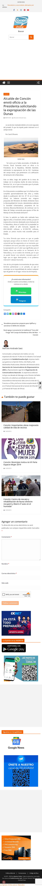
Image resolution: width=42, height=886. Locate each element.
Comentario (7, 537)
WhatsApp (22, 292)
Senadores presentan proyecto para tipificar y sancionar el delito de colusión (20, 324)
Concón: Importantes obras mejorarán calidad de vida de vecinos (21, 426)
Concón (6, 94)
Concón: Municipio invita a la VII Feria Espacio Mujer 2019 (20, 463)
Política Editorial (10, 873)
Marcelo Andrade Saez (20, 118)
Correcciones (22, 873)
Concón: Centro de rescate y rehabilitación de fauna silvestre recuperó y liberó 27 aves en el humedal (18, 503)
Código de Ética (33, 873)
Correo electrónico (9, 573)
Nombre (5, 564)
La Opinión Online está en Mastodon (12, 885)
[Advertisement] (21, 61)
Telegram (22, 301)
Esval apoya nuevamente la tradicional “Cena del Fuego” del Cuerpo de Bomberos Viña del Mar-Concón (21, 332)
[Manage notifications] (3, 882)
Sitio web (5, 583)
